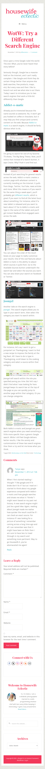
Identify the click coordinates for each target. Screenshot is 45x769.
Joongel (8, 301)
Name (7, 602)
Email (7, 612)
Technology (37, 453)
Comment (9, 573)
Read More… (22, 709)
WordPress (20, 760)
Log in (26, 760)
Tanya (17, 469)
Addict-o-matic (13, 105)
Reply (9, 549)
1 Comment (33, 52)
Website (7, 623)
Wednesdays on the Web (19, 453)
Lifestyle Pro (21, 758)
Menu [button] (24, 24)
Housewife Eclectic (22, 13)
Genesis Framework (33, 758)
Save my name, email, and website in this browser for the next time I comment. (22, 638)
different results (22, 195)
